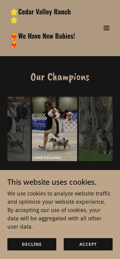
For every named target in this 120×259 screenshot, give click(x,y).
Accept (88, 244)
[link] (44, 45)
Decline (32, 244)
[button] (106, 28)
